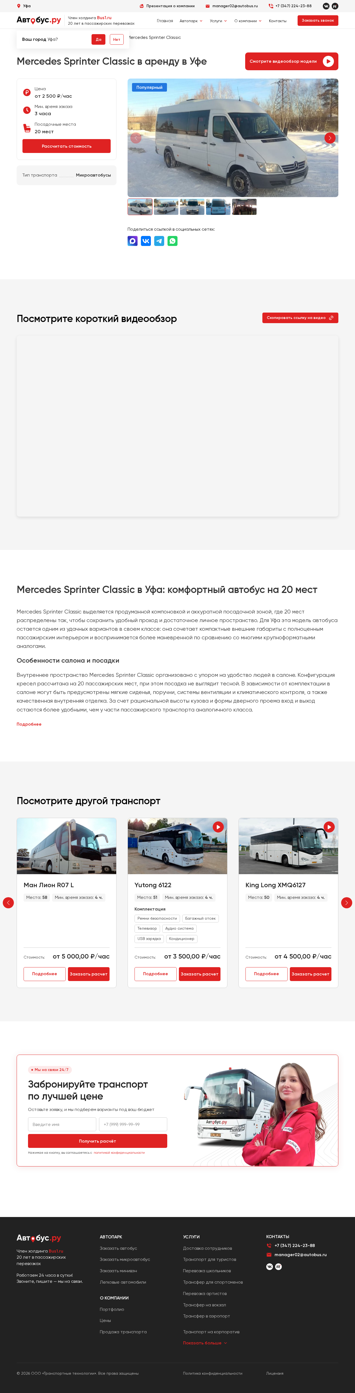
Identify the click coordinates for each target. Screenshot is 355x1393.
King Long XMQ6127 (275, 885)
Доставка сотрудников (207, 1248)
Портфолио (112, 1309)
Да (98, 39)
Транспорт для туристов (209, 1259)
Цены (105, 1320)
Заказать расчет (89, 974)
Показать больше (202, 1343)
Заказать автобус (118, 1248)
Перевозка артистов (205, 1293)
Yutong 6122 (153, 885)
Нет (116, 39)
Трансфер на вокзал (204, 1304)
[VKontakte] (326, 6)
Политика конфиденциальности (212, 1373)
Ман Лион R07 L (49, 885)
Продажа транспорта (123, 1331)
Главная (165, 20)
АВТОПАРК (111, 1236)
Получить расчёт (97, 1141)
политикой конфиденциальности (119, 1153)
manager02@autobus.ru (301, 1254)
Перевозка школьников (207, 1270)
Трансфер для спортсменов (213, 1282)
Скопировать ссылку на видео (296, 317)
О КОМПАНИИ (114, 1298)
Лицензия (274, 1373)
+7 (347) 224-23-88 (293, 6)
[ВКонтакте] (269, 1266)
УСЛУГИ (191, 1236)
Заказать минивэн (118, 1270)
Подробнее (29, 724)
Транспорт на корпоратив (211, 1331)
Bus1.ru (104, 17)
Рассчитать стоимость (67, 146)
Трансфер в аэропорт (206, 1316)
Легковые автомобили (123, 1282)
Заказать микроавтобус (125, 1259)
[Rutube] (335, 6)
